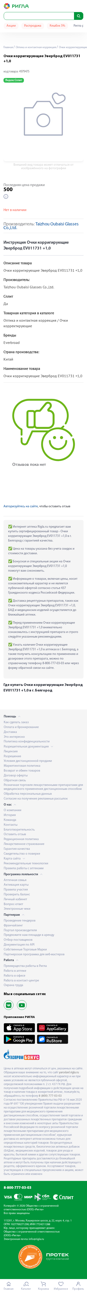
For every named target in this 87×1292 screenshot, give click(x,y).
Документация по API (19, 944)
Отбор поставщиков (18, 940)
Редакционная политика (21, 839)
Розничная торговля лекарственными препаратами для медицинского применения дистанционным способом (43, 787)
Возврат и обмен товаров (22, 770)
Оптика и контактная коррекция (35, 47)
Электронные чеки (17, 909)
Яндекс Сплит (13, 80)
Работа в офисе (14, 976)
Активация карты (16, 885)
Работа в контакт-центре (21, 980)
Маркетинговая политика (22, 766)
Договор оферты (16, 775)
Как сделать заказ (16, 722)
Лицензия (11, 751)
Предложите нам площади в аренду (29, 935)
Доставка (10, 732)
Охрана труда (13, 985)
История (10, 815)
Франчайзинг (13, 925)
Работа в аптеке (15, 971)
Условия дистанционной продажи (28, 761)
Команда (10, 820)
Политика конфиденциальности (27, 741)
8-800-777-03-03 (17, 1188)
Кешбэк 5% (57, 26)
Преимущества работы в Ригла (25, 966)
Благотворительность (19, 829)
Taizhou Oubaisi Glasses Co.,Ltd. (41, 226)
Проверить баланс (17, 894)
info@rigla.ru (36, 1239)
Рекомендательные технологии (26, 863)
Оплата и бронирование (21, 727)
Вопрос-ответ (13, 904)
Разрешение (12, 756)
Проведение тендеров (19, 920)
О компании (12, 810)
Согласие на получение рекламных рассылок (36, 798)
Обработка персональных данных (28, 794)
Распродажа (32, 26)
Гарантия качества (17, 849)
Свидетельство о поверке (22, 854)
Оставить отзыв (15, 834)
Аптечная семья (15, 880)
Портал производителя (20, 930)
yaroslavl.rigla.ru (69, 1072)
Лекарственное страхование (24, 844)
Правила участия (16, 889)
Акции (11, 26)
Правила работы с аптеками (24, 868)
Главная (8, 47)
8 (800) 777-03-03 (50, 1095)
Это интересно (14, 737)
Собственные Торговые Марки (25, 949)
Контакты (10, 825)
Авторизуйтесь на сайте (20, 506)
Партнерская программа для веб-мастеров (34, 954)
